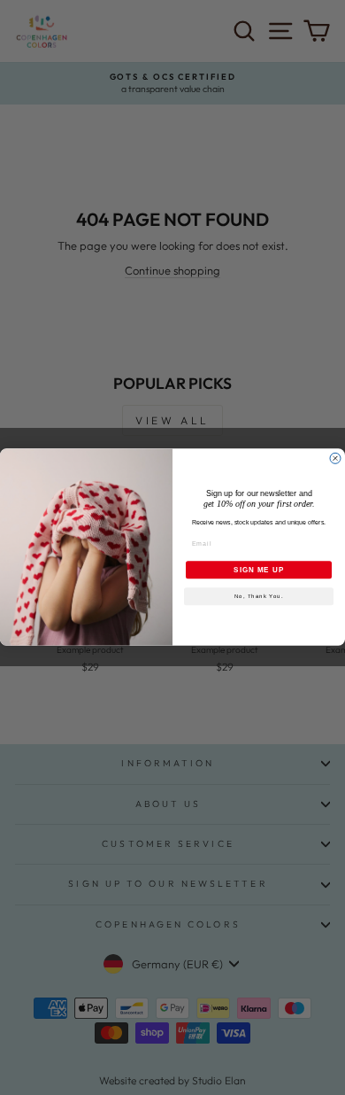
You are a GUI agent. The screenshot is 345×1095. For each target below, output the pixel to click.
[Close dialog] (335, 459)
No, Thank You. (259, 597)
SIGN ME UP (259, 570)
